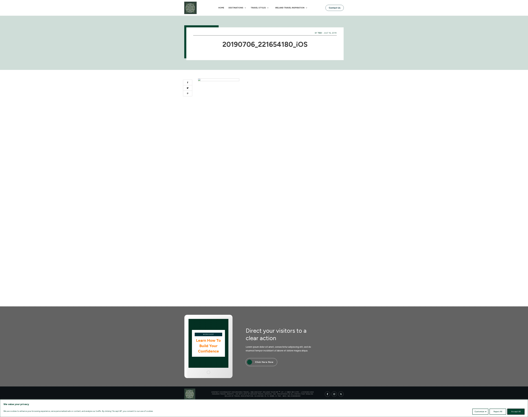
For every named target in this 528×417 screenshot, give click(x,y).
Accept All (516, 411)
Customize (479, 411)
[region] (264, 408)
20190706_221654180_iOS (265, 44)
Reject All (497, 411)
